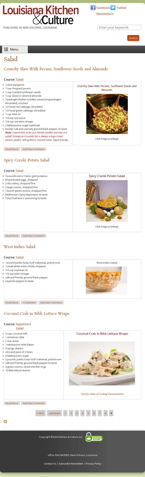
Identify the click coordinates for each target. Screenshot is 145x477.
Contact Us (50, 463)
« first (40, 413)
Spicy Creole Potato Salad (26, 160)
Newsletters (104, 14)
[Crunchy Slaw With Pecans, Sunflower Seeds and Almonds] (107, 133)
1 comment (29, 302)
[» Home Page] (41, 24)
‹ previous (54, 413)
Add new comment (33, 149)
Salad (19, 79)
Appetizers (23, 324)
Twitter (121, 8)
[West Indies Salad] (106, 293)
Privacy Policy (93, 463)
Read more (13, 149)
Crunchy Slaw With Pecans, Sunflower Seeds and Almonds (56, 69)
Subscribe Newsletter (71, 463)
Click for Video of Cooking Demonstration (102, 394)
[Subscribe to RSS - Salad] (5, 422)
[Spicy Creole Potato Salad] (107, 221)
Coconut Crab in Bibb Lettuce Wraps (36, 313)
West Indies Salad (19, 247)
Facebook (103, 8)
